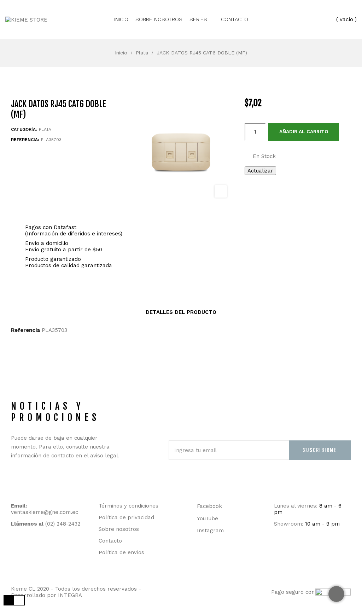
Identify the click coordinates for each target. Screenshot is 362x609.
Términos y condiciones (128, 506)
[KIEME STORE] (29, 19)
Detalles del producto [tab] (181, 312)
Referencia (25, 330)
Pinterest (196, 283)
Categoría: (24, 129)
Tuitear (181, 283)
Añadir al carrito (303, 131)
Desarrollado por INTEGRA (46, 595)
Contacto (110, 541)
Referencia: (25, 139)
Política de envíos (121, 552)
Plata (45, 129)
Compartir (165, 283)
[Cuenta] (318, 19)
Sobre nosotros (119, 529)
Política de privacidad (126, 517)
